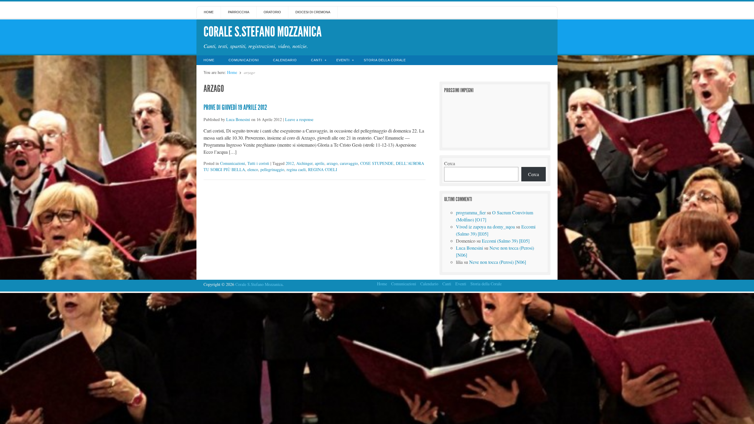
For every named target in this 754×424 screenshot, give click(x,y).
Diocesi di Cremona (312, 12)
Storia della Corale (385, 60)
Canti (316, 60)
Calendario (285, 60)
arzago (332, 163)
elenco (252, 169)
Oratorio (272, 12)
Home (209, 12)
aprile (319, 163)
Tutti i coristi (258, 163)
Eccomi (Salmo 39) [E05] (506, 241)
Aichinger (304, 163)
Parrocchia (238, 12)
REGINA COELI (322, 169)
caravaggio (349, 163)
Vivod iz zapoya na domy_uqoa (485, 226)
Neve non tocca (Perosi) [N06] (497, 262)
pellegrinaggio (272, 169)
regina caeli (296, 169)
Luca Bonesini (238, 119)
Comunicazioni (244, 60)
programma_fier (471, 212)
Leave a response (299, 119)
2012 (290, 163)
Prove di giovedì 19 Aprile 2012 (235, 107)
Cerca (449, 163)
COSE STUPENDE (376, 163)
